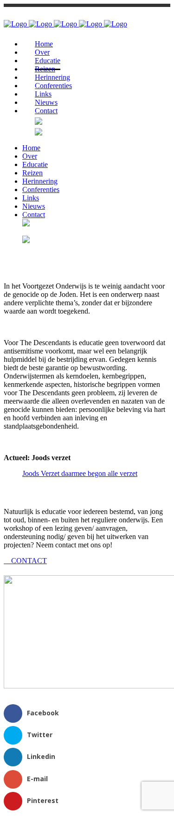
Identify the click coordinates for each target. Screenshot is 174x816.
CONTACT (28, 561)
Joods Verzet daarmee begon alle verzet (79, 473)
